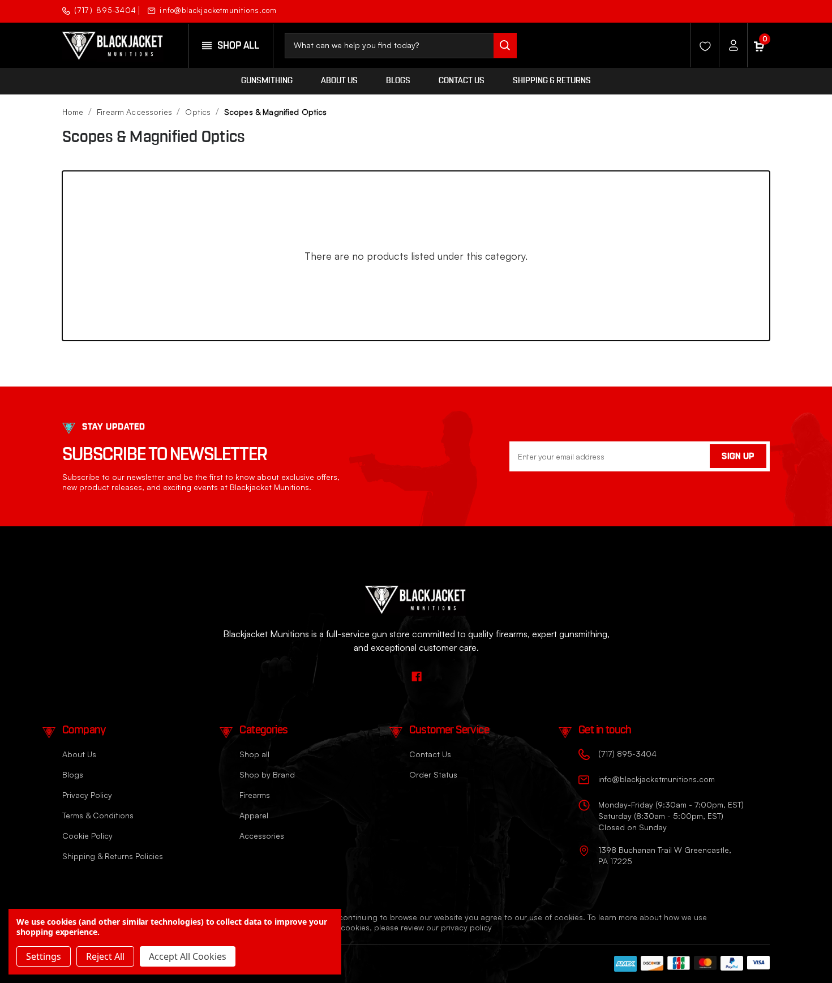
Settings (43, 956)
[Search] (505, 45)
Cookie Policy (87, 835)
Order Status (433, 774)
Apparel (253, 815)
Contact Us (461, 80)
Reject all (105, 956)
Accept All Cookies (187, 956)
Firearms (254, 795)
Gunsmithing (267, 80)
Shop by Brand (267, 774)
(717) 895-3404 (105, 10)
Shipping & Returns (552, 80)
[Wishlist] (702, 45)
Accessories (261, 835)
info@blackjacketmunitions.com (218, 10)
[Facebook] (760, 10)
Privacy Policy (87, 795)
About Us (339, 80)
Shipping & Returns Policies (112, 856)
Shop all (254, 754)
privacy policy (466, 927)
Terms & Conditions (98, 815)
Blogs (398, 80)
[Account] (730, 45)
